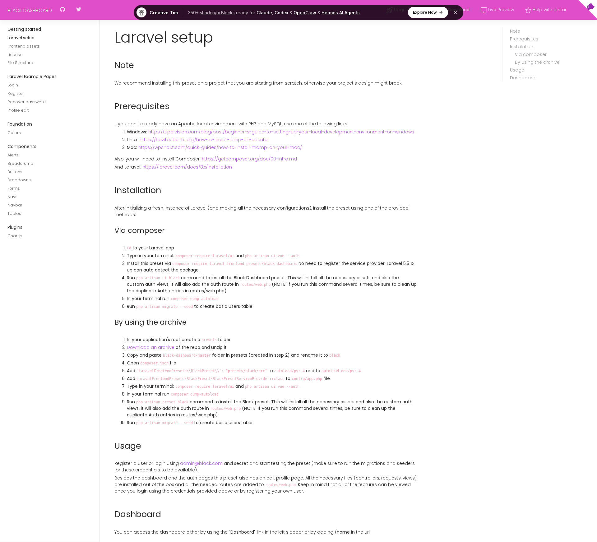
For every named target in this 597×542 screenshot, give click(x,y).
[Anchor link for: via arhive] (111, 322)
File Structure (20, 63)
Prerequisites (524, 39)
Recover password (26, 101)
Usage (517, 70)
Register (15, 93)
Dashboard (522, 78)
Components (21, 146)
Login (12, 85)
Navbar (14, 205)
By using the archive (537, 62)
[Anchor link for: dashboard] (111, 514)
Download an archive (150, 347)
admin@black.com (201, 463)
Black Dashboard (30, 10)
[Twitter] (79, 10)
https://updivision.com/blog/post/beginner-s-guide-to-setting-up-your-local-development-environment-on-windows (281, 132)
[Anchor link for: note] (111, 65)
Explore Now (425, 12)
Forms (13, 188)
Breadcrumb (20, 163)
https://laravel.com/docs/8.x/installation (187, 167)
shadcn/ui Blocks (217, 12)
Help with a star (549, 10)
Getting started (24, 29)
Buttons (14, 171)
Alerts (13, 155)
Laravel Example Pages (32, 77)
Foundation (19, 124)
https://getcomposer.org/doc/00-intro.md (249, 159)
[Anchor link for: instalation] (111, 190)
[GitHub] (62, 10)
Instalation (521, 47)
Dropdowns (19, 180)
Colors (14, 132)
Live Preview (500, 10)
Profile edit (18, 110)
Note (515, 31)
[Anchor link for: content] (108, 37)
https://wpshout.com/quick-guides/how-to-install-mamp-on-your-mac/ (220, 147)
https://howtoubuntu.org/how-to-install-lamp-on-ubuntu (203, 140)
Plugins (14, 227)
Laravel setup (21, 37)
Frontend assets (23, 46)
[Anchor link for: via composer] (111, 230)
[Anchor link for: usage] (111, 446)
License (15, 54)
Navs (12, 196)
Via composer (531, 54)
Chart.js (14, 236)
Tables (14, 213)
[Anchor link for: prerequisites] (111, 106)
